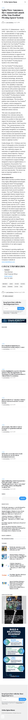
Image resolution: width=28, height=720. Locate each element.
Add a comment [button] (9, 296)
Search (3, 494)
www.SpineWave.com (8, 262)
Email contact (8, 276)
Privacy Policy (6, 312)
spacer (4, 286)
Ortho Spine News (10, 2)
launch (11, 283)
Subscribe (21, 308)
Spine (3, 369)
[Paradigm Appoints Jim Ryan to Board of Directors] (4, 575)
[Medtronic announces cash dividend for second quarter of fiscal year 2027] (4, 548)
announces (5, 283)
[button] (2, 2)
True (21, 286)
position (22, 283)
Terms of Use (14, 312)
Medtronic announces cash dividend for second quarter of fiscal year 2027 (13, 508)
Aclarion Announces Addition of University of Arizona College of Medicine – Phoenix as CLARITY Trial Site (12, 518)
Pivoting (17, 283)
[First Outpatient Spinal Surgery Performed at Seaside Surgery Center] (14, 336)
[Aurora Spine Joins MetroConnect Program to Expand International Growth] (14, 417)
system (16, 286)
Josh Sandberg (7, 621)
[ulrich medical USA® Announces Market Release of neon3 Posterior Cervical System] (14, 390)
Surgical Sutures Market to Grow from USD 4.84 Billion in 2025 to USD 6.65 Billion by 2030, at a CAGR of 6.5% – (13, 512)
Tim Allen (6, 607)
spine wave (10, 286)
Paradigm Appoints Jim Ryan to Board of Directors (13, 523)
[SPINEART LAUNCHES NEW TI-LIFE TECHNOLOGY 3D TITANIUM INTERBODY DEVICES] (14, 444)
